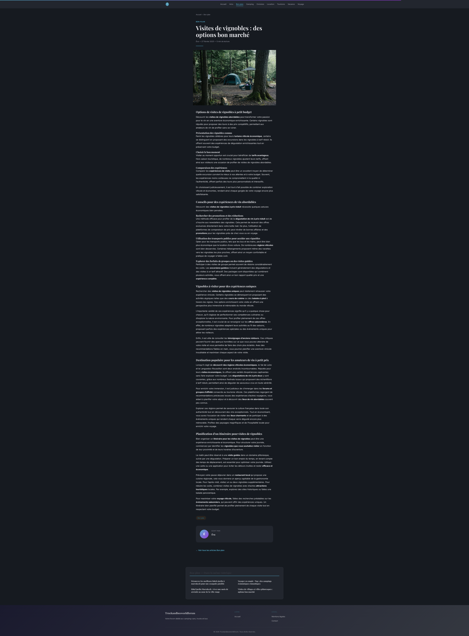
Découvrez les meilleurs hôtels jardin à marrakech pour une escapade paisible (208, 582)
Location (270, 4)
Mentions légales (278, 616)
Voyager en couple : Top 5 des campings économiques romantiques (255, 582)
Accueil (223, 4)
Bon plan (239, 4)
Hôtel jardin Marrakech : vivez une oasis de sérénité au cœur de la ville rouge (209, 590)
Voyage (301, 4)
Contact (275, 621)
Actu (231, 4)
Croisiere (260, 4)
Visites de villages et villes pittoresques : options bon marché (255, 590)
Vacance (291, 4)
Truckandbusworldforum (180, 613)
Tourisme (281, 4)
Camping (250, 4)
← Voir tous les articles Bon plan (210, 550)
